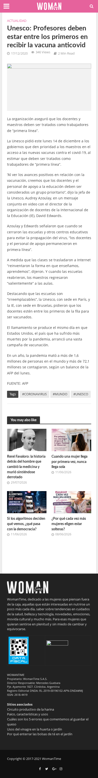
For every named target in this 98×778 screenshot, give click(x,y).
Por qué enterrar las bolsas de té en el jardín (39, 734)
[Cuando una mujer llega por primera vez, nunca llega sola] (71, 439)
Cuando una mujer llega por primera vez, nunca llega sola (69, 462)
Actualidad (16, 21)
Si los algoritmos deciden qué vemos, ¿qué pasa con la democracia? (26, 524)
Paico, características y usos (27, 714)
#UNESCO (80, 394)
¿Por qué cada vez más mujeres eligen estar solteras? (69, 524)
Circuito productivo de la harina (30, 709)
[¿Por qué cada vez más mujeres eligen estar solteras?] (71, 501)
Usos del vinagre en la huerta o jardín (34, 729)
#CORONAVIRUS (34, 394)
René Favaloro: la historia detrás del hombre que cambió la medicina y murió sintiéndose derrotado (26, 467)
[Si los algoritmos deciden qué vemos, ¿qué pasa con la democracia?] (27, 501)
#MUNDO (60, 394)
